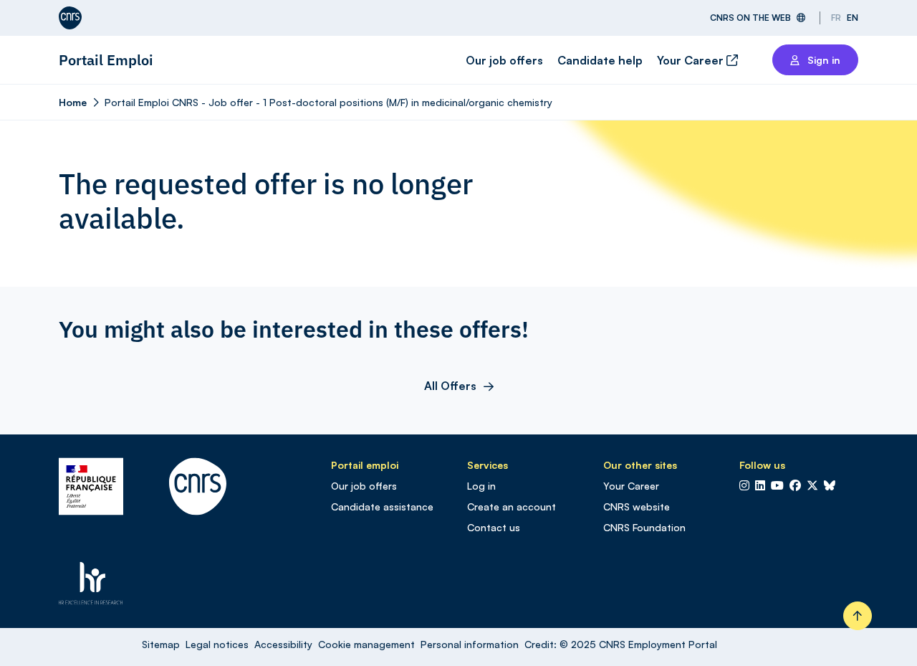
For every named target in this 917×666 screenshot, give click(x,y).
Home (73, 102)
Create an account (511, 506)
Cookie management (366, 644)
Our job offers (504, 60)
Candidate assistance (382, 506)
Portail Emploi (106, 60)
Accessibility (283, 644)
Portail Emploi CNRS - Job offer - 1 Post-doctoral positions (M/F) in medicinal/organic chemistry (328, 102)
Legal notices (217, 644)
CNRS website (636, 506)
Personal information (470, 644)
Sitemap (161, 644)
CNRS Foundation (644, 527)
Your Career (691, 60)
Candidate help (600, 60)
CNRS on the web (750, 17)
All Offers (450, 386)
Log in (481, 486)
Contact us (493, 527)
